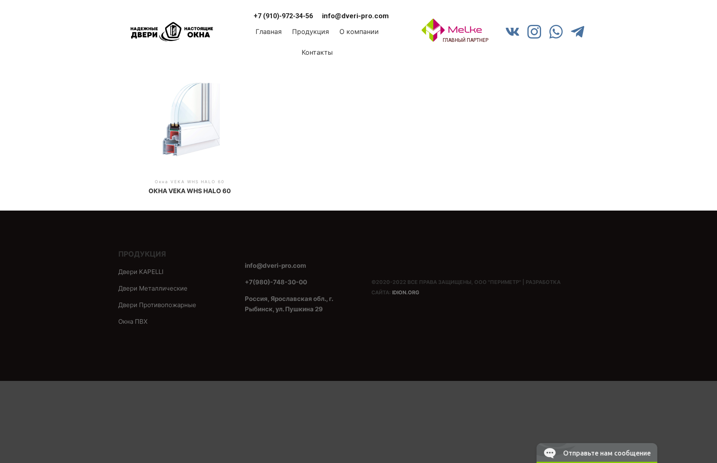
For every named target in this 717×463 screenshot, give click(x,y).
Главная (269, 31)
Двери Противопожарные (157, 305)
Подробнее (189, 123)
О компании (359, 31)
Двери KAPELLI (140, 272)
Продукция (310, 31)
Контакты (317, 52)
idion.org (405, 292)
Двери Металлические (153, 288)
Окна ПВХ (133, 321)
